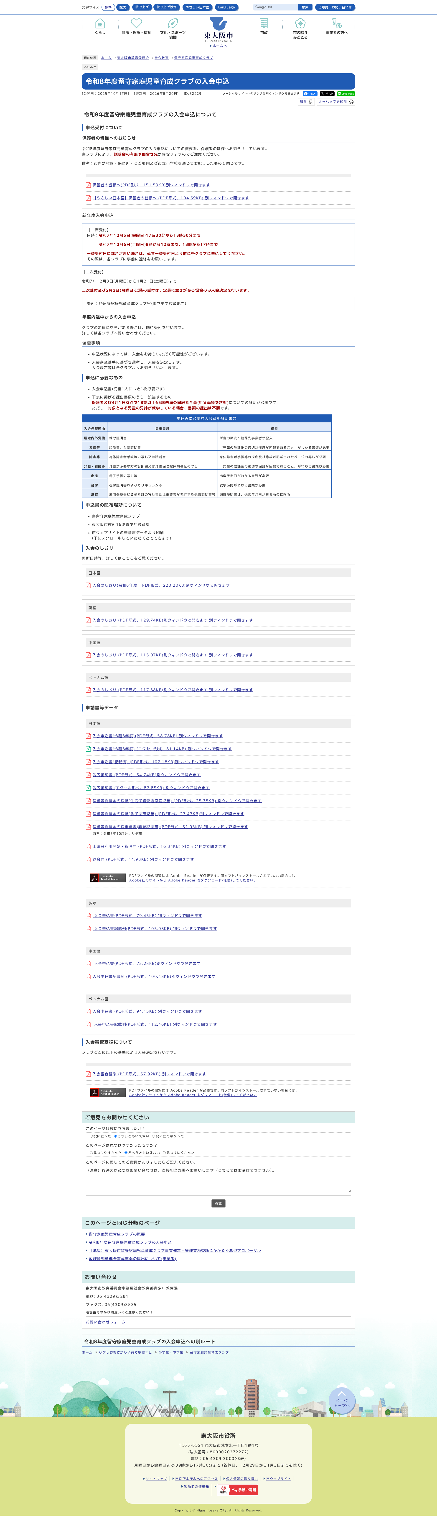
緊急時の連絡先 (196, 1486)
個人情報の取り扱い (242, 1478)
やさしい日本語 (197, 7)
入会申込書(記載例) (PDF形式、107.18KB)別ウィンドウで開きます (156, 762)
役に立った (102, 1136)
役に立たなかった (170, 1136)
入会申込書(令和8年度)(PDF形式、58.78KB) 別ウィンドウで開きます (158, 736)
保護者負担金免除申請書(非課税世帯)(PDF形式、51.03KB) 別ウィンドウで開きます (170, 827)
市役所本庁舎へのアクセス (196, 1478)
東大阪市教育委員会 (133, 57)
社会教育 (162, 57)
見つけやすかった (108, 1152)
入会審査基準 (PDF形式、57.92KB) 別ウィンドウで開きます (149, 1074)
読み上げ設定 (167, 7)
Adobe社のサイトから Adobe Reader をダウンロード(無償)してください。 (193, 880)
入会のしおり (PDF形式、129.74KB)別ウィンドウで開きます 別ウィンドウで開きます (173, 620)
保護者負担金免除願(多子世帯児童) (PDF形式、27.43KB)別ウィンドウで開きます (168, 814)
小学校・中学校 (171, 1352)
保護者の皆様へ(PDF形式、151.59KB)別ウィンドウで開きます (151, 185)
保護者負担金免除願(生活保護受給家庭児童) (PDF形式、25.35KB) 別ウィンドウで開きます (177, 801)
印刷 (303, 101)
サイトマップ (156, 1478)
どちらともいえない (133, 1136)
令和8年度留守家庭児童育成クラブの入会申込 (130, 1242)
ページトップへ (342, 1403)
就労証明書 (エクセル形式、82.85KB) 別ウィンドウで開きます (151, 788)
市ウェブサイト (278, 1478)
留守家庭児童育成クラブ (193, 57)
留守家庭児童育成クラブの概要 (117, 1234)
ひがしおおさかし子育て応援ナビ (125, 1352)
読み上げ (142, 7)
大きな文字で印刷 (333, 101)
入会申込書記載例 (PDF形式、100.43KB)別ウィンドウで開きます (154, 976)
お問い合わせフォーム (106, 1322)
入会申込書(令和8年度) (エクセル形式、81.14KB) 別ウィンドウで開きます (162, 749)
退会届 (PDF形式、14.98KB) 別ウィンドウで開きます (143, 859)
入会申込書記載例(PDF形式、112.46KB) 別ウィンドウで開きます (155, 1024)
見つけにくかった (180, 1152)
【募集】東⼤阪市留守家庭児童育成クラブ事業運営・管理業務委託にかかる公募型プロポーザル (175, 1250)
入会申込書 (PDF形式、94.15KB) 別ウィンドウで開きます (147, 1011)
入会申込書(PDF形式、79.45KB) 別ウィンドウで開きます (147, 915)
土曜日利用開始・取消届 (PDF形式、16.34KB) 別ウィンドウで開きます (159, 846)
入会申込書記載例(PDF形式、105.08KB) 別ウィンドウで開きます (155, 928)
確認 (218, 1203)
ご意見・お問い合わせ (335, 7)
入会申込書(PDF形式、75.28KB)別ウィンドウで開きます (147, 963)
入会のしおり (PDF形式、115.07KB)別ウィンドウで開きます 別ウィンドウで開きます (173, 655)
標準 (108, 7)
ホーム (106, 57)
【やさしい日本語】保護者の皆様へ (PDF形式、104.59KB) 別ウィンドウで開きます (171, 198)
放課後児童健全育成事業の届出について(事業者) (133, 1259)
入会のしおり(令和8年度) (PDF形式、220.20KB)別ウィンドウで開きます (161, 585)
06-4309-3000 (219, 1458)
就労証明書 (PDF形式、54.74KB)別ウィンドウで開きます (147, 775)
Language (226, 7)
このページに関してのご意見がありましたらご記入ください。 (142, 1162)
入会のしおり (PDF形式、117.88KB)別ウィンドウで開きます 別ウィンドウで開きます (173, 690)
